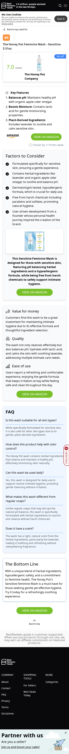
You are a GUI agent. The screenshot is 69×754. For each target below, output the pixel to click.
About (4, 682)
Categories (51, 682)
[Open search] (60, 5)
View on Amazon (46, 137)
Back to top (34, 623)
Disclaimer (7, 713)
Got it (61, 19)
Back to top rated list (17, 29)
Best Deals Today (30, 693)
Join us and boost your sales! (20, 747)
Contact (5, 688)
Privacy (5, 701)
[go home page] (8, 5)
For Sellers (30, 685)
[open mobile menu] (65, 6)
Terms (5, 707)
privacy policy (7, 23)
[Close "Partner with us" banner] (65, 733)
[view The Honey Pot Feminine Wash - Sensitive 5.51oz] (40, 67)
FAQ (3, 694)
